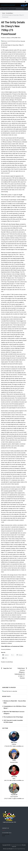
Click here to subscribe (11, 691)
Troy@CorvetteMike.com (18, 798)
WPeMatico (8, 649)
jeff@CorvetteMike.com (18, 780)
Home (3, 13)
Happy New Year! (7, 668)
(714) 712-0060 (7, 798)
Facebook (14, 646)
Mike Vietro (18, 37)
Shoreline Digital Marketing (19, 848)
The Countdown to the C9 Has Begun (13, 717)
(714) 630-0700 (8, 746)
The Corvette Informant (8, 9)
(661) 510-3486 (8, 780)
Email (3, 835)
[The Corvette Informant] (14, 5)
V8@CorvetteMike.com (18, 746)
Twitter (21, 646)
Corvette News (9, 13)
